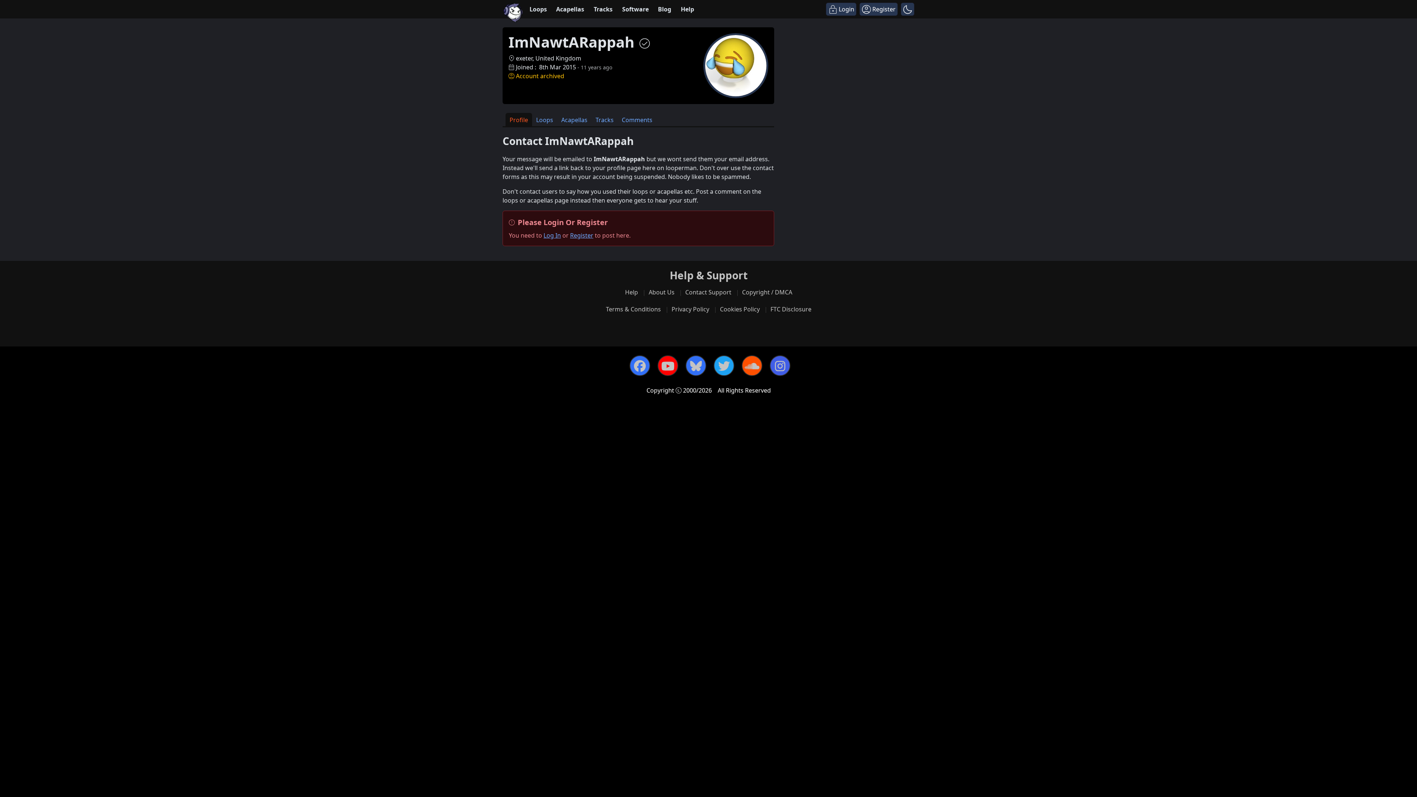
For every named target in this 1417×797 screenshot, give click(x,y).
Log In (552, 235)
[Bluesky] (696, 365)
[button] (907, 9)
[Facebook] (640, 365)
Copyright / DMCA (767, 292)
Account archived (540, 76)
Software (635, 9)
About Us (662, 292)
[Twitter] (724, 365)
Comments (637, 120)
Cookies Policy (740, 309)
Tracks (603, 9)
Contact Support (708, 292)
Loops (538, 9)
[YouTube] (668, 365)
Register (581, 235)
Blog (664, 9)
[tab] (519, 120)
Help (687, 9)
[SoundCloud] (752, 365)
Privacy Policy (690, 309)
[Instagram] (780, 365)
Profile (519, 120)
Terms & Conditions (633, 309)
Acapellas (570, 9)
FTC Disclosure (790, 309)
